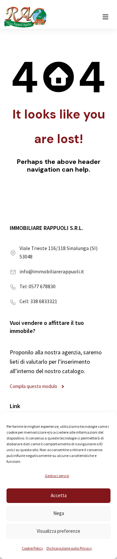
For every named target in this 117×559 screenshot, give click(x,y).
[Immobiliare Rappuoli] (25, 17)
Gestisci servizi (57, 475)
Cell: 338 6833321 (38, 301)
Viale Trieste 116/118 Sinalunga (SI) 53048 (59, 252)
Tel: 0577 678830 (38, 286)
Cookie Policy (32, 548)
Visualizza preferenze (58, 531)
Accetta (59, 495)
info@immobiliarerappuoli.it (52, 271)
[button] (105, 16)
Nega (58, 513)
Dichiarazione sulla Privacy (69, 548)
